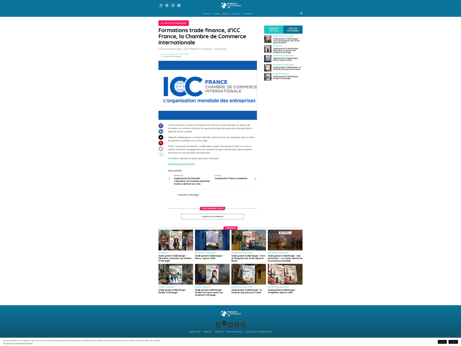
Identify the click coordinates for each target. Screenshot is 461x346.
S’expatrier (247, 14)
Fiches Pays (236, 14)
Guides (217, 14)
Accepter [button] (453, 342)
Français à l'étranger (172, 56)
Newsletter (194, 332)
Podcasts (226, 14)
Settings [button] (442, 342)
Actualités (207, 14)
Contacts (219, 332)
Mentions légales (234, 332)
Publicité (207, 332)
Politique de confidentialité (259, 332)
